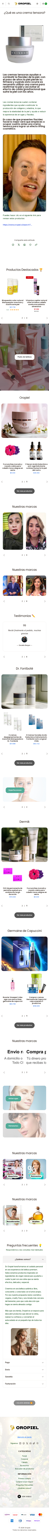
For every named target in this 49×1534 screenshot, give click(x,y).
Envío (7, 1370)
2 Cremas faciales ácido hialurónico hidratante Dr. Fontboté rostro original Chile (13, 738)
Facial (24, 1456)
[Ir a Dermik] (24, 845)
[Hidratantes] (24, 1125)
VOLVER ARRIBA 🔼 (24, 1403)
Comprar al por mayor (24, 1482)
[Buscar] (8, 3)
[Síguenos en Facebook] (23, 1443)
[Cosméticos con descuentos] (13, 1169)
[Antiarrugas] (24, 1098)
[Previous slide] (2, 318)
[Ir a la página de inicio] (23, 3)
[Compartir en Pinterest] (30, 245)
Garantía (8, 1377)
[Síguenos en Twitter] (27, 1443)
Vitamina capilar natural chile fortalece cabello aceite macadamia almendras (12, 303)
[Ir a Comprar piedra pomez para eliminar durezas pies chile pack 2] (36, 983)
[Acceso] (37, 3)
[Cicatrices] (24, 789)
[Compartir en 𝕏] (19, 245)
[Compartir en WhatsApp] (25, 245)
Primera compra (24, 1478)
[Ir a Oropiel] (24, 420)
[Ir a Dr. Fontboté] (24, 691)
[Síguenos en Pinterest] (37, 1443)
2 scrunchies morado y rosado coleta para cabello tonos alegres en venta (12, 891)
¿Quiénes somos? (24, 1488)
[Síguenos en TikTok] (34, 1443)
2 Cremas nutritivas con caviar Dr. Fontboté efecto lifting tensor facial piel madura (36, 738)
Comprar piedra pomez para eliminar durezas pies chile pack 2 (36, 999)
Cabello (25, 1462)
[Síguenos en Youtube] (30, 1443)
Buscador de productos (24, 1469)
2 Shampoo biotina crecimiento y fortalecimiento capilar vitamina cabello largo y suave (36, 468)
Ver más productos (24, 491)
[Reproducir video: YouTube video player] (24, 173)
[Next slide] (46, 318)
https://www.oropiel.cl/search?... (17, 225)
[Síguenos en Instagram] (20, 1443)
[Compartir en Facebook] (13, 245)
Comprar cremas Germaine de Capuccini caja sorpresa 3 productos (13, 1000)
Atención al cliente (24, 1437)
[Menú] (2, 3)
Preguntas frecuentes (24, 1485)
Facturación (10, 1384)
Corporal (24, 1459)
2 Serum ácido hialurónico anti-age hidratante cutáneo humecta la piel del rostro (13, 467)
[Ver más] (13, 531)
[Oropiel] (24, 1428)
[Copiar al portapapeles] (36, 245)
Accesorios (24, 1465)
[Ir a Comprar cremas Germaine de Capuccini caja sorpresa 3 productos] (12, 983)
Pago (7, 1362)
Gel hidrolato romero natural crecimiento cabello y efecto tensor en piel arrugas (36, 303)
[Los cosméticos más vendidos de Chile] (36, 1169)
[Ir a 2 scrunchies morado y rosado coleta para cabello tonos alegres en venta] (12, 874)
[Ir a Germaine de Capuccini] (24, 954)
